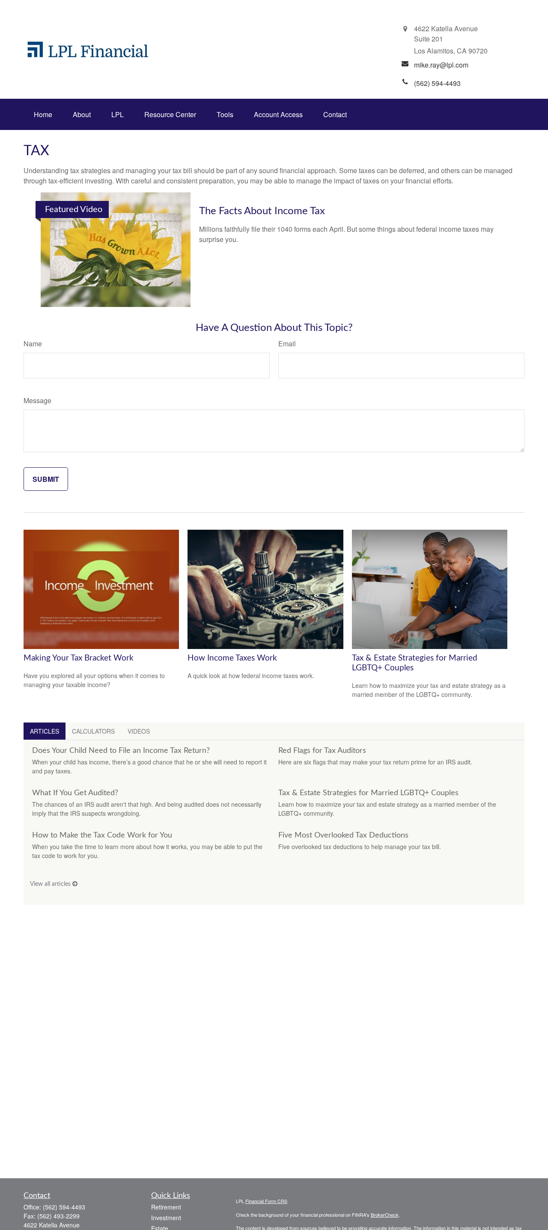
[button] (43, 114)
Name (33, 343)
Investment (166, 1217)
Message (37, 400)
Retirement (166, 1207)
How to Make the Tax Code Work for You (102, 835)
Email (287, 343)
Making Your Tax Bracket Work (79, 658)
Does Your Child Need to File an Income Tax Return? (121, 751)
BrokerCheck (385, 1214)
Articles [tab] (44, 731)
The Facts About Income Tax (262, 211)
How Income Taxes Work (232, 658)
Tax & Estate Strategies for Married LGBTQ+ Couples (368, 793)
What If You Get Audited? (75, 793)
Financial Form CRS (266, 1201)
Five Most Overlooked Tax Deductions (343, 835)
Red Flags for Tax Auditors (322, 751)
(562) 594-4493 (64, 1207)
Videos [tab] (139, 731)
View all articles (51, 884)
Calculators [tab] (93, 731)
